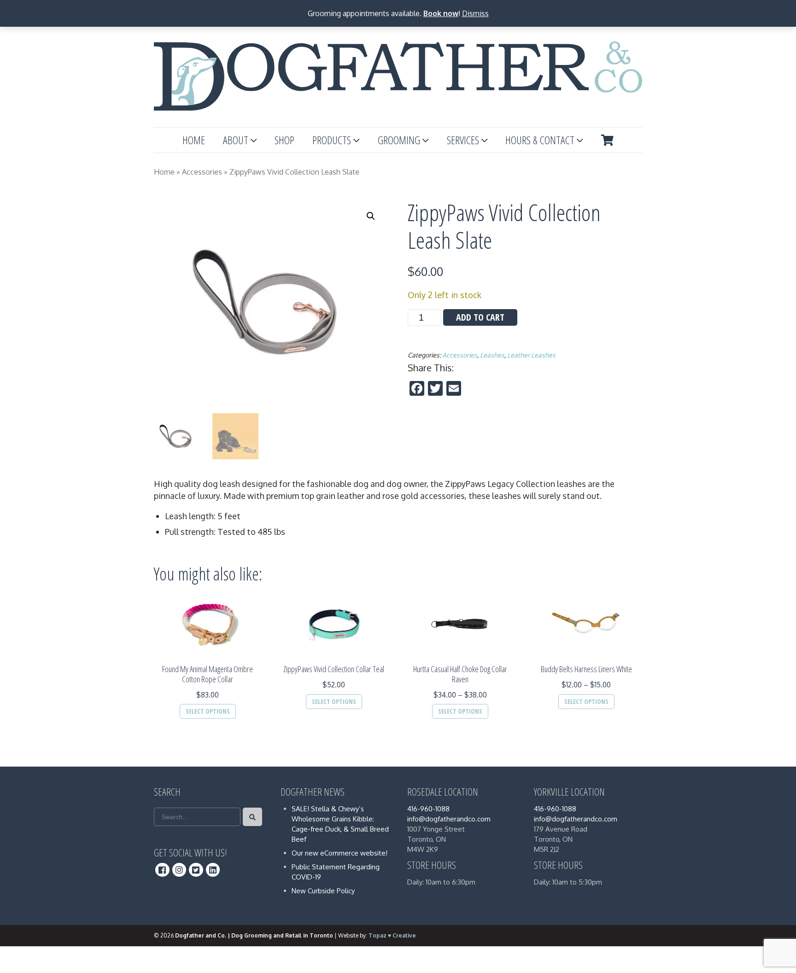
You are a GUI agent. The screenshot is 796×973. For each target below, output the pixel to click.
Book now (440, 13)
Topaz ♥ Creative (392, 935)
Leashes (492, 355)
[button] (371, 216)
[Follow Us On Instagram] (179, 870)
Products (331, 139)
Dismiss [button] (475, 13)
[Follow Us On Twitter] (196, 870)
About (235, 139)
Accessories (202, 171)
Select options (208, 711)
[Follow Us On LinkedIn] (213, 870)
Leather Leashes (531, 355)
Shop (284, 139)
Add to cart (480, 317)
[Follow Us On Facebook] (162, 870)
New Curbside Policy (323, 890)
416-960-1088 (428, 808)
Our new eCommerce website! (339, 853)
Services (463, 139)
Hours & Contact (539, 139)
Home (193, 139)
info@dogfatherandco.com (449, 819)
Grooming (399, 139)
